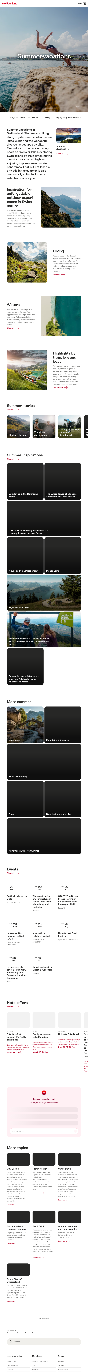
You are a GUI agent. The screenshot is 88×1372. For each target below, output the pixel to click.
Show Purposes (21, 234)
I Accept (67, 234)
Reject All (50, 234)
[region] (44, 220)
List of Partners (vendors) (21, 228)
